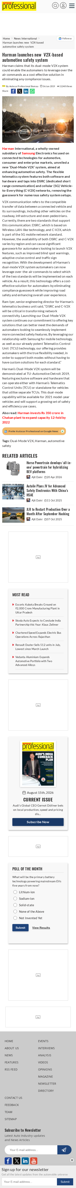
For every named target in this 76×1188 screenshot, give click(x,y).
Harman (40, 441)
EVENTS (43, 1041)
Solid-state (26, 905)
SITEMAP (11, 1119)
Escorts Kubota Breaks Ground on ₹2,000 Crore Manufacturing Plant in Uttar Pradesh (37, 608)
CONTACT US (13, 1098)
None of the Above (31, 911)
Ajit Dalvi (37, 477)
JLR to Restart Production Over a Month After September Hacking (48, 511)
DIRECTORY (46, 1091)
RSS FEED (11, 1069)
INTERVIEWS (46, 1048)
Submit (20, 927)
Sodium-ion (26, 898)
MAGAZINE (45, 1076)
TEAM (9, 1112)
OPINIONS (45, 1069)
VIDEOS (43, 1062)
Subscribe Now (38, 822)
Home (6, 38)
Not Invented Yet (30, 918)
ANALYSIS (44, 1055)
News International (25, 38)
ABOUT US (12, 1048)
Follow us (67, 38)
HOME (9, 1041)
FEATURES (12, 1062)
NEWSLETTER (47, 1083)
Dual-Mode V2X (22, 441)
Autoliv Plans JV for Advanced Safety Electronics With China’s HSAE (47, 490)
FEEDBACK (12, 1105)
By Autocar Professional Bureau (22, 86)
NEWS (9, 1055)
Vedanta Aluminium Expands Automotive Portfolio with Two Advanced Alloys (33, 661)
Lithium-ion (27, 892)
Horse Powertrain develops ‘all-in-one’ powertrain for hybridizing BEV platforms (49, 467)
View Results (41, 927)
